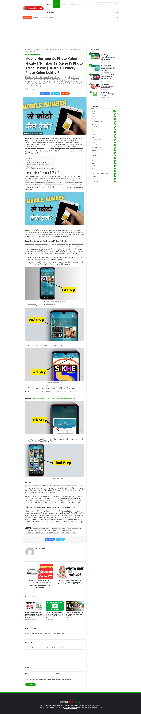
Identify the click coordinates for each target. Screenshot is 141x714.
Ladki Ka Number (96, 147)
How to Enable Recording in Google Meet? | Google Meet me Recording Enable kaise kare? (54, 615)
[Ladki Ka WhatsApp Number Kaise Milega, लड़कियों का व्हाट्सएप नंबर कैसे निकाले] (95, 68)
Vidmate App (95, 181)
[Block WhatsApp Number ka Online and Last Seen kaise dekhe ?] (75, 606)
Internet (72, 4)
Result (93, 168)
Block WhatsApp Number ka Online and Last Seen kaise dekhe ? (74, 614)
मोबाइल (51, 183)
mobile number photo (31, 530)
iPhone (93, 137)
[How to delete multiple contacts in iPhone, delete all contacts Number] (95, 77)
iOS (92, 160)
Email (27, 673)
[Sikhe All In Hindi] (33, 8)
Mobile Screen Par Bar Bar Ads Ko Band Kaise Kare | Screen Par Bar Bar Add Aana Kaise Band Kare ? (34, 615)
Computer (94, 153)
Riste (93, 129)
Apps (56, 4)
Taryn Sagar (31, 89)
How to (64, 4)
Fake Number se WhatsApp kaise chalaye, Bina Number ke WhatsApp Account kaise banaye (108, 57)
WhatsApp (51, 12)
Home (50, 4)
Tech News (82, 4)
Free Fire (94, 166)
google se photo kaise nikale (74, 528)
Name (27, 667)
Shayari (94, 155)
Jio (92, 158)
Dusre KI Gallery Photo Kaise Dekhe (41, 528)
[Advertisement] (70, 32)
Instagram (94, 127)
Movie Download (96, 140)
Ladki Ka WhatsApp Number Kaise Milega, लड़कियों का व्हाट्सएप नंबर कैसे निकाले (108, 68)
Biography (94, 176)
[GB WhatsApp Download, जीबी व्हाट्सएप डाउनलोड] (95, 94)
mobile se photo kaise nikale (65, 530)
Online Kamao (95, 179)
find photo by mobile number (58, 528)
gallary (77, 185)
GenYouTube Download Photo (100, 173)
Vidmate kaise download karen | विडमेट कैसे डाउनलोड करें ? (108, 86)
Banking (94, 150)
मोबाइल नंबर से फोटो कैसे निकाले (36, 163)
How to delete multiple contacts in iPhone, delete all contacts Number (107, 77)
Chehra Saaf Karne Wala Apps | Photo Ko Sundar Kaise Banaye (47, 633)
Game (93, 142)
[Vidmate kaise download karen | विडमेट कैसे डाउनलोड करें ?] (95, 87)
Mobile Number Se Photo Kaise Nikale (38, 164)
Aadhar (94, 163)
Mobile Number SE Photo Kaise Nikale (47, 530)
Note (28, 166)
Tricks (93, 132)
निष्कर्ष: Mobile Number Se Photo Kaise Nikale (40, 168)
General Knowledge (97, 121)
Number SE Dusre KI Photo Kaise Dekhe (35, 532)
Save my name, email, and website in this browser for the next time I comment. (49, 679)
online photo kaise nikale (53, 532)
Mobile (93, 134)
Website (58, 673)
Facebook (94, 145)
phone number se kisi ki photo (68, 532)
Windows (94, 171)
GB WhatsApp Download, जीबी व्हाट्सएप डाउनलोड (108, 93)
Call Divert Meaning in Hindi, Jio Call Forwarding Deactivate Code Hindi (54, 398)
